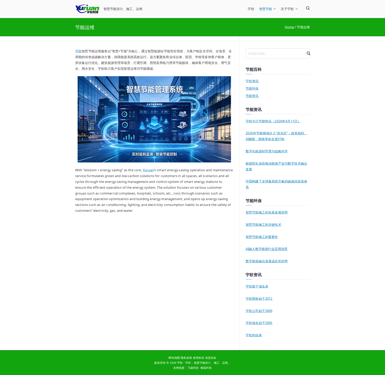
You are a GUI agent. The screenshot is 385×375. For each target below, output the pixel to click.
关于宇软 (287, 9)
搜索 (307, 53)
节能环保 (252, 88)
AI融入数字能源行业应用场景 (267, 249)
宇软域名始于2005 (259, 323)
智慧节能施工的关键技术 (263, 224)
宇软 (251, 9)
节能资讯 (252, 96)
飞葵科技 (193, 368)
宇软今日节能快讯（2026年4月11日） (273, 121)
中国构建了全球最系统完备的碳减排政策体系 (276, 184)
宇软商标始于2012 (259, 298)
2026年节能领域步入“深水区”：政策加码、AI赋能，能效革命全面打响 (276, 136)
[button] (274, 9)
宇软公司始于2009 (259, 311)
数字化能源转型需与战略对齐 (267, 151)
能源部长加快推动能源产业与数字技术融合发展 (276, 166)
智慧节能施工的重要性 (262, 237)
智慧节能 (265, 9)
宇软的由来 (254, 335)
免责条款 (211, 358)
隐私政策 (186, 358)
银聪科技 (206, 368)
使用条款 (198, 358)
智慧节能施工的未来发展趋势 (267, 212)
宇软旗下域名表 (257, 286)
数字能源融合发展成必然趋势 (267, 261)
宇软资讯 (252, 81)
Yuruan (148, 170)
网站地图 (174, 358)
